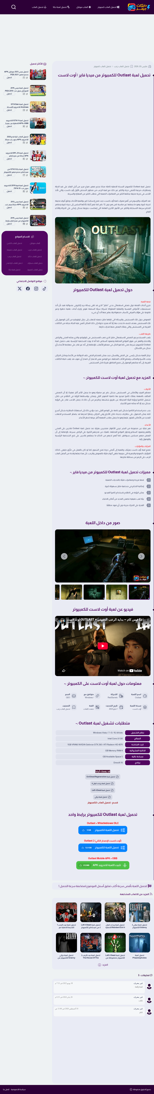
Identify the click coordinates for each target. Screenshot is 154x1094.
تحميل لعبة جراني (101, 797)
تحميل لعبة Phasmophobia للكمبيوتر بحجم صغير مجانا (139, 956)
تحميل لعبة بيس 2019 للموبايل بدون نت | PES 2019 (16, 89)
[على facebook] (28, 289)
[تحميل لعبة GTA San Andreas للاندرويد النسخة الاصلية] (38, 106)
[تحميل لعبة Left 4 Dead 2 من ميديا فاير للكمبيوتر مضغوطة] (90, 912)
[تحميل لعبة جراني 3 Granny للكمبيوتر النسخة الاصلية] (139, 912)
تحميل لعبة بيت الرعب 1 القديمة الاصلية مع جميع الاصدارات (66, 926)
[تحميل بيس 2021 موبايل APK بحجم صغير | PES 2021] (38, 74)
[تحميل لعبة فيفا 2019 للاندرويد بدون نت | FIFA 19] (38, 188)
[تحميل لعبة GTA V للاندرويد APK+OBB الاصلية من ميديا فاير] (38, 123)
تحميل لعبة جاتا (14, 270)
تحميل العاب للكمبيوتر (99, 802)
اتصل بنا (6, 1089)
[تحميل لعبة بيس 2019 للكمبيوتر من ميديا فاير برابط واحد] (38, 220)
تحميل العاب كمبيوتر (102, 66)
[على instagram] (36, 289)
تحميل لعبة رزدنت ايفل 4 (101, 783)
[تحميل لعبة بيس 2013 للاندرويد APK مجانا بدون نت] (38, 204)
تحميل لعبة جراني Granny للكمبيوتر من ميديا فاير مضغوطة (66, 956)
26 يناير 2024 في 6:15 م (63, 997)
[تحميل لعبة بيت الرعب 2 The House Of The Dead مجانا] (90, 942)
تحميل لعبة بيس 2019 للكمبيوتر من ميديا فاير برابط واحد (16, 219)
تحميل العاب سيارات (35, 263)
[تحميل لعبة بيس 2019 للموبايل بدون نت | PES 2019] (38, 90)
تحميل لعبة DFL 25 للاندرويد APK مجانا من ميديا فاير (17, 154)
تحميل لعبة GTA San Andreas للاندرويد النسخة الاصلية (17, 105)
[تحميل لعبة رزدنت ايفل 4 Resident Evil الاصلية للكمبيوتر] (115, 912)
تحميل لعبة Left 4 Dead (101, 790)
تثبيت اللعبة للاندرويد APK (102, 865)
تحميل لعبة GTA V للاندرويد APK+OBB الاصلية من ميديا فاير (16, 122)
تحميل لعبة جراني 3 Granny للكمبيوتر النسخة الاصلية (139, 926)
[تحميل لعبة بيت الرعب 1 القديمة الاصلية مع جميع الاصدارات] (66, 912)
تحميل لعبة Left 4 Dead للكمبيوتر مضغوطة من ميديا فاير (115, 956)
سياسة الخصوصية (18, 1089)
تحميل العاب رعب (121, 66)
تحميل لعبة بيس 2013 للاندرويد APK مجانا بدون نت (16, 203)
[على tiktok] (44, 289)
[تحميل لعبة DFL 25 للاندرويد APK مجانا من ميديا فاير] (38, 155)
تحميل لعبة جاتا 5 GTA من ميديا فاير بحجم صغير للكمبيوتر (16, 170)
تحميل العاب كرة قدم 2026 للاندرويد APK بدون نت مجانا (16, 138)
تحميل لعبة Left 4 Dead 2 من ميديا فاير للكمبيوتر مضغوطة (91, 926)
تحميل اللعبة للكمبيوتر (103, 830)
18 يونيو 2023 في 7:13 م (64, 983)
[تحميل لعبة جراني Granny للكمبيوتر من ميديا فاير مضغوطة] (66, 942)
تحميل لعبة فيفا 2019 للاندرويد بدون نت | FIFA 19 (16, 186)
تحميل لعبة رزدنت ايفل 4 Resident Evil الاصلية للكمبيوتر (115, 926)
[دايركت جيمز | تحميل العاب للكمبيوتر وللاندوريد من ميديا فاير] (139, 7)
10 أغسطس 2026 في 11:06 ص (66, 1009)
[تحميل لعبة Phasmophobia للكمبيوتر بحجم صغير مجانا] (139, 942)
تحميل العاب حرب (35, 250)
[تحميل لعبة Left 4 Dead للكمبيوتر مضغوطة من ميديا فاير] (115, 942)
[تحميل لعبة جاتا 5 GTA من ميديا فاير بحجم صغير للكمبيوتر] (38, 171)
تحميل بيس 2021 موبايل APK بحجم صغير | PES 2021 (16, 73)
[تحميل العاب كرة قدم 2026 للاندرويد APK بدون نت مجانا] (38, 139)
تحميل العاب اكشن (14, 243)
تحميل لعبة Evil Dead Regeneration (101, 777)
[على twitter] (19, 289)
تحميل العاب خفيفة (14, 250)
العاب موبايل (35, 243)
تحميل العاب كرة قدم (14, 263)
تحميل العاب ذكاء (35, 256)
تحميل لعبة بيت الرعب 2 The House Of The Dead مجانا (90, 956)
